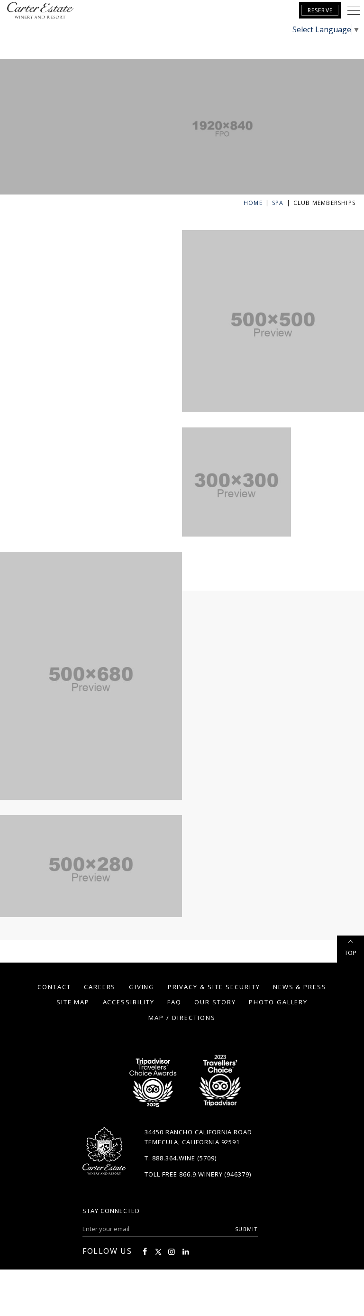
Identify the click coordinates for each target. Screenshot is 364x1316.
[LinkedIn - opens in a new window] (186, 1251)
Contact (54, 986)
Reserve (320, 10)
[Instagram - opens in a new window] (171, 1251)
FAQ (174, 1002)
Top (350, 952)
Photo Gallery (278, 1002)
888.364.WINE (173, 1158)
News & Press (300, 986)
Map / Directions (181, 1017)
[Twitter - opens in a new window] (158, 1251)
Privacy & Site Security (214, 986)
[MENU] (353, 10)
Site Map (73, 1002)
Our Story (215, 1002)
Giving (142, 986)
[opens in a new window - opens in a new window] (220, 1083)
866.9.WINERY (201, 1174)
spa (278, 203)
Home (253, 203)
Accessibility (129, 1002)
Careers (100, 986)
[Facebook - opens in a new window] (144, 1251)
